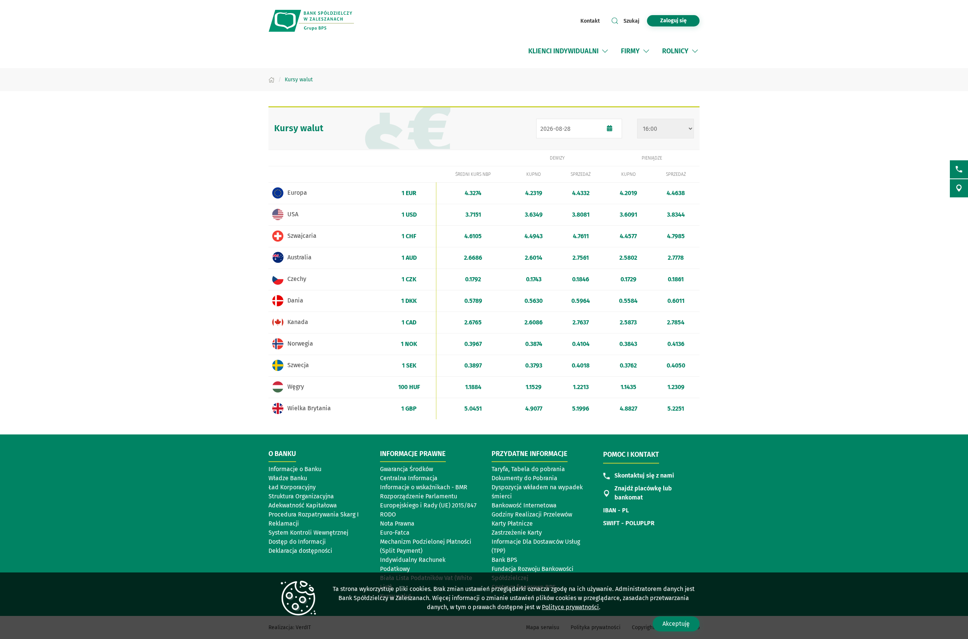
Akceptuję (676, 623)
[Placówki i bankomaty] (959, 188)
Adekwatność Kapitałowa (302, 505)
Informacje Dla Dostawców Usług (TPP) (536, 546)
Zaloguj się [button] (673, 20)
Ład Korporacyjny (292, 487)
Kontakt (590, 21)
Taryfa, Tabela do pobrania (528, 469)
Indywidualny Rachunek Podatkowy (412, 564)
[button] (605, 51)
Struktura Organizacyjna (301, 496)
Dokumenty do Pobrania (524, 478)
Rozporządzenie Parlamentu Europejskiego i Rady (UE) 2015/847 (428, 501)
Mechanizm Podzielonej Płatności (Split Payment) (426, 546)
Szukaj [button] (631, 21)
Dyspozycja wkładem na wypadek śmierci (537, 492)
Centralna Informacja (408, 478)
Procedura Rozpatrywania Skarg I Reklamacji (313, 519)
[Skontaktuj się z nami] (959, 169)
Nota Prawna (397, 523)
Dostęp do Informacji (297, 541)
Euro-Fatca (395, 532)
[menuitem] (563, 51)
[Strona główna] (271, 79)
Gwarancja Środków (406, 469)
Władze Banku (287, 478)
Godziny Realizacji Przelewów (532, 514)
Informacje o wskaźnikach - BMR (423, 487)
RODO (388, 514)
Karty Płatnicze (512, 523)
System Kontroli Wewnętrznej (308, 532)
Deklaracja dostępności (300, 550)
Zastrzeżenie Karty (517, 532)
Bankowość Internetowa (524, 505)
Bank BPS (504, 559)
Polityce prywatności (570, 607)
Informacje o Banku (294, 469)
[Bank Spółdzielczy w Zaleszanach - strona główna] (317, 21)
